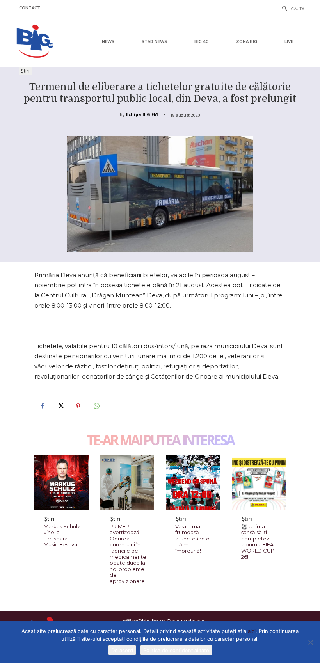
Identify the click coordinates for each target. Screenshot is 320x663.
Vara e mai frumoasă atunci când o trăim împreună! (192, 538)
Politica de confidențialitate (176, 650)
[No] (310, 642)
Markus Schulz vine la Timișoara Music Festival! (62, 535)
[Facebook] (42, 406)
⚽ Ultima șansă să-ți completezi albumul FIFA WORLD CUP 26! (257, 541)
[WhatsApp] (96, 406)
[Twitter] (60, 406)
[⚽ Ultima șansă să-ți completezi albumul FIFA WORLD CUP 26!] (259, 482)
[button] (291, 9)
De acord (122, 650)
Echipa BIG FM (142, 114)
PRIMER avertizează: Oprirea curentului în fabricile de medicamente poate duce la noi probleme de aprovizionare (128, 553)
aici (252, 631)
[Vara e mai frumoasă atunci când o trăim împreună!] (193, 482)
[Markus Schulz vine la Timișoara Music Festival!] (61, 482)
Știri (25, 71)
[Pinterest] (78, 406)
